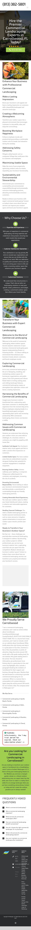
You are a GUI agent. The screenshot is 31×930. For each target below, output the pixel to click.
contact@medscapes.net (17, 864)
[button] (15, 807)
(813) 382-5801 (16, 859)
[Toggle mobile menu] (28, 7)
